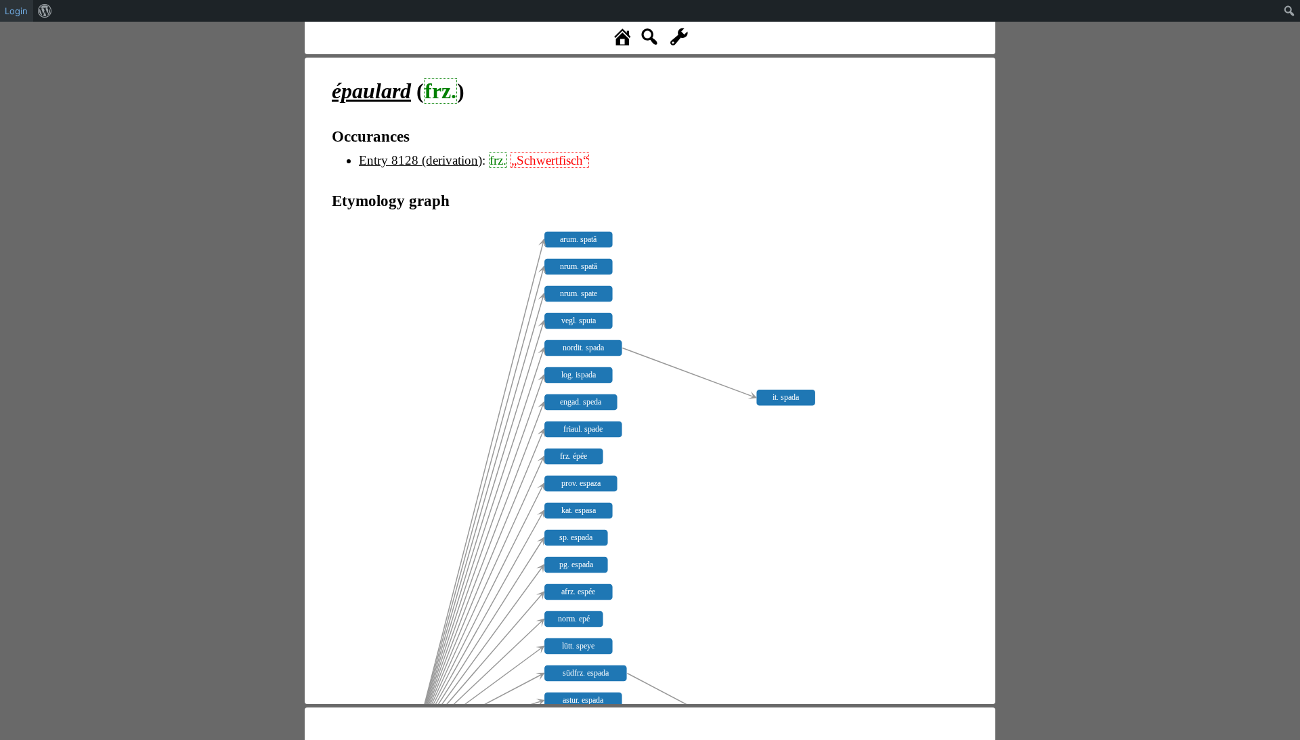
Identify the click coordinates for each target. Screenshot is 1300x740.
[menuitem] (45, 11)
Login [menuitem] (16, 10)
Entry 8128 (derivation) (420, 160)
